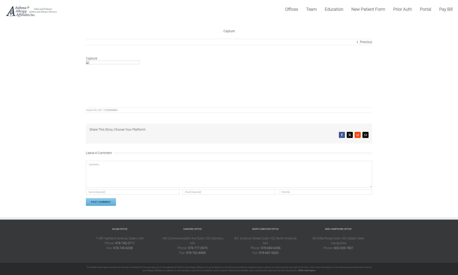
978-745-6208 (123, 248)
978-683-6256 (271, 248)
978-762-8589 (196, 253)
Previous (366, 42)
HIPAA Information (307, 270)
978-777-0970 (198, 248)
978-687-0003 (269, 253)
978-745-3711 (125, 243)
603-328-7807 (343, 248)
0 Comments (111, 110)
